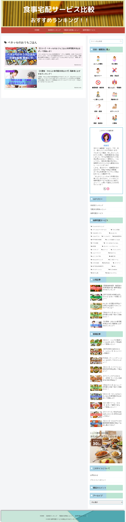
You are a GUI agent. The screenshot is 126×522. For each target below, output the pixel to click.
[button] (121, 41)
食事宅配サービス (80, 516)
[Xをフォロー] (104, 188)
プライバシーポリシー (98, 480)
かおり (106, 145)
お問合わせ (94, 475)
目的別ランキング (51, 516)
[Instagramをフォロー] (107, 188)
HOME (42, 516)
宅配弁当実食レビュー (66, 516)
